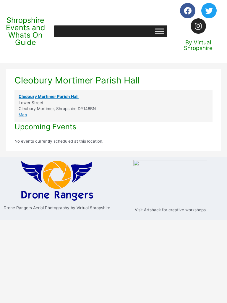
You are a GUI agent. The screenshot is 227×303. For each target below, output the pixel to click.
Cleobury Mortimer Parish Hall (49, 96)
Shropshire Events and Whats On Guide (25, 31)
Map (23, 114)
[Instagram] (198, 26)
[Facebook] (187, 10)
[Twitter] (209, 10)
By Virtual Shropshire (198, 45)
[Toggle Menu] (159, 31)
